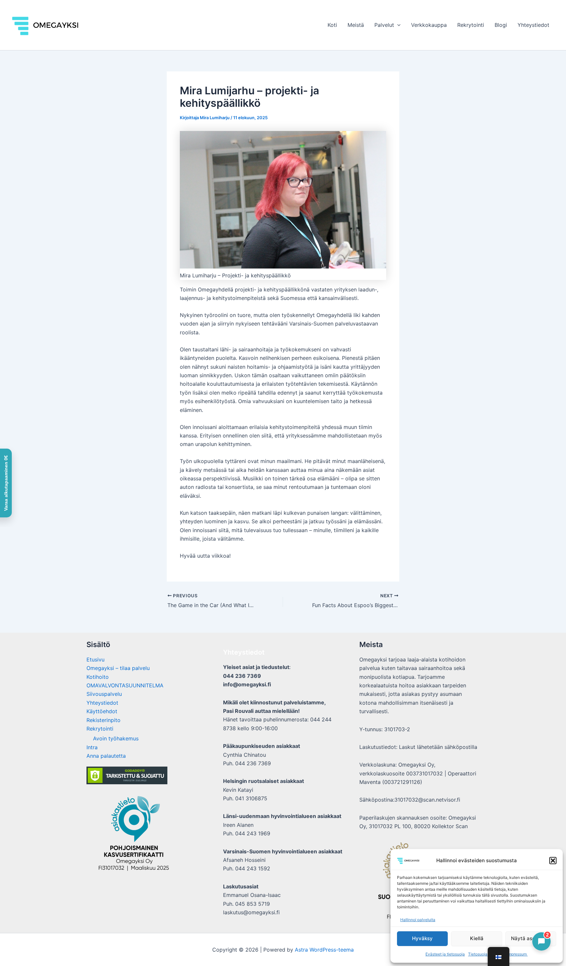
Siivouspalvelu (104, 694)
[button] (553, 860)
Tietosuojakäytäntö (486, 954)
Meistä (356, 25)
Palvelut (384, 25)
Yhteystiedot (533, 25)
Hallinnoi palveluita (417, 919)
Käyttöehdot (101, 711)
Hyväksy (422, 938)
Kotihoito (97, 677)
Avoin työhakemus (116, 738)
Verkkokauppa (429, 25)
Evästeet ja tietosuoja (445, 954)
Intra (92, 747)
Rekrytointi (470, 25)
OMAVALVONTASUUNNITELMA (124, 685)
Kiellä (476, 938)
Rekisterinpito (103, 720)
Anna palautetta (106, 755)
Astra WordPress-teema (324, 949)
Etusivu (95, 659)
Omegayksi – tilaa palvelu (118, 668)
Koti (332, 25)
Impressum (517, 954)
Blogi (501, 25)
